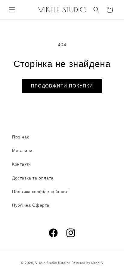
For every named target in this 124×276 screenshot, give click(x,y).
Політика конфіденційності (40, 192)
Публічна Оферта (30, 205)
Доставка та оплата (33, 178)
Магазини (22, 151)
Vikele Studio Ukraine (52, 262)
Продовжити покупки (62, 86)
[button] (12, 9)
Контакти (21, 164)
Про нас (20, 137)
